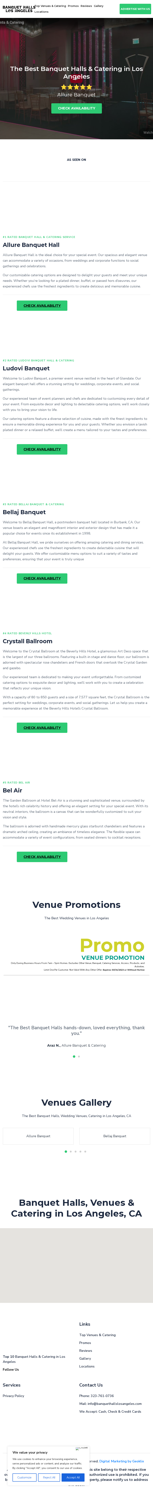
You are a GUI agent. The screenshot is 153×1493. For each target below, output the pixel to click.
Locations (87, 1366)
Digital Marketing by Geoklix (121, 1461)
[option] (76, 78)
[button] (103, 1289)
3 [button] (75, 1152)
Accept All (73, 1477)
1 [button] (74, 1056)
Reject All (49, 1477)
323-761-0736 (102, 1396)
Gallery (98, 6)
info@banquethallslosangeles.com (115, 1403)
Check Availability (76, 108)
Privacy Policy (13, 1396)
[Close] (82, 1448)
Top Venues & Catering (50, 6)
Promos (73, 6)
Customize (24, 1477)
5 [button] (85, 1152)
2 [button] (79, 1056)
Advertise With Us (135, 9)
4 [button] (80, 1152)
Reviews (86, 6)
